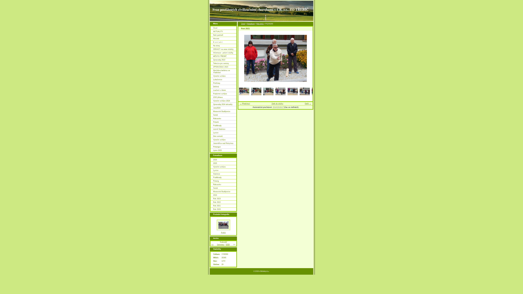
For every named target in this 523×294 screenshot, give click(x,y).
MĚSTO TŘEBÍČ (220, 56)
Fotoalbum (251, 24)
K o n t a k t (218, 42)
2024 (215, 195)
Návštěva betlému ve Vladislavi (221, 71)
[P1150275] (293, 95)
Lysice (215, 133)
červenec (220, 245)
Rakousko (217, 118)
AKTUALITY (218, 31)
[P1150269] (256, 95)
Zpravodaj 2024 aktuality (222, 104)
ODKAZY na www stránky (223, 49)
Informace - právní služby (223, 53)
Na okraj (216, 46)
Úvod (243, 24)
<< (212, 245)
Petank (216, 122)
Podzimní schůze (220, 94)
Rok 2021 (260, 24)
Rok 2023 (217, 199)
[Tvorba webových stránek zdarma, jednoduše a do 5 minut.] (269, 271)
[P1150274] (280, 95)
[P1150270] (268, 95)
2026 (215, 160)
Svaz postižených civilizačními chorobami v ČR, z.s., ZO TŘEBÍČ (260, 9)
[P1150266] (244, 95)
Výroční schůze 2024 (221, 101)
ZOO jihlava (218, 97)
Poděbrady (217, 126)
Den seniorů (218, 136)
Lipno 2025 (217, 150)
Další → (308, 104)
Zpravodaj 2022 (219, 60)
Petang (216, 181)
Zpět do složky (277, 104)
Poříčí (223, 233)
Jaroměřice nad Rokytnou (223, 143)
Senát (215, 115)
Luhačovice (217, 80)
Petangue (217, 147)
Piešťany (216, 83)
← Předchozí (245, 104)
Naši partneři (218, 35)
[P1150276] (305, 95)
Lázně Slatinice (219, 129)
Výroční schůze (219, 76)
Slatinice (216, 174)
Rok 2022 (217, 202)
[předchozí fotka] (243, 58)
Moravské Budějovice (221, 111)
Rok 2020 (217, 209)
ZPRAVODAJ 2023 (220, 67)
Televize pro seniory (221, 63)
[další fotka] (308, 58)
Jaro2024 (216, 108)
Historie (216, 39)
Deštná (216, 87)
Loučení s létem (219, 90)
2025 (215, 163)
